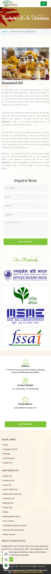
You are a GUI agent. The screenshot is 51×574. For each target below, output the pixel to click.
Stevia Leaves (8, 534)
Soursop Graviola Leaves (13, 530)
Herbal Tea (7, 476)
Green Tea (7, 485)
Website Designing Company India (28, 572)
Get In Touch (25, 424)
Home (4, 32)
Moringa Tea (7, 503)
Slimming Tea (8, 480)
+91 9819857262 (32, 389)
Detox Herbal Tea (10, 489)
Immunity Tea (8, 498)
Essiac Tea (7, 507)
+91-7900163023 (18, 389)
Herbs (5, 512)
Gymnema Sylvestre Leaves (14, 525)
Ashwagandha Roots (11, 516)
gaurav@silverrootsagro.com (25, 408)
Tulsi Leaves (8, 521)
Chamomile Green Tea (11, 494)
